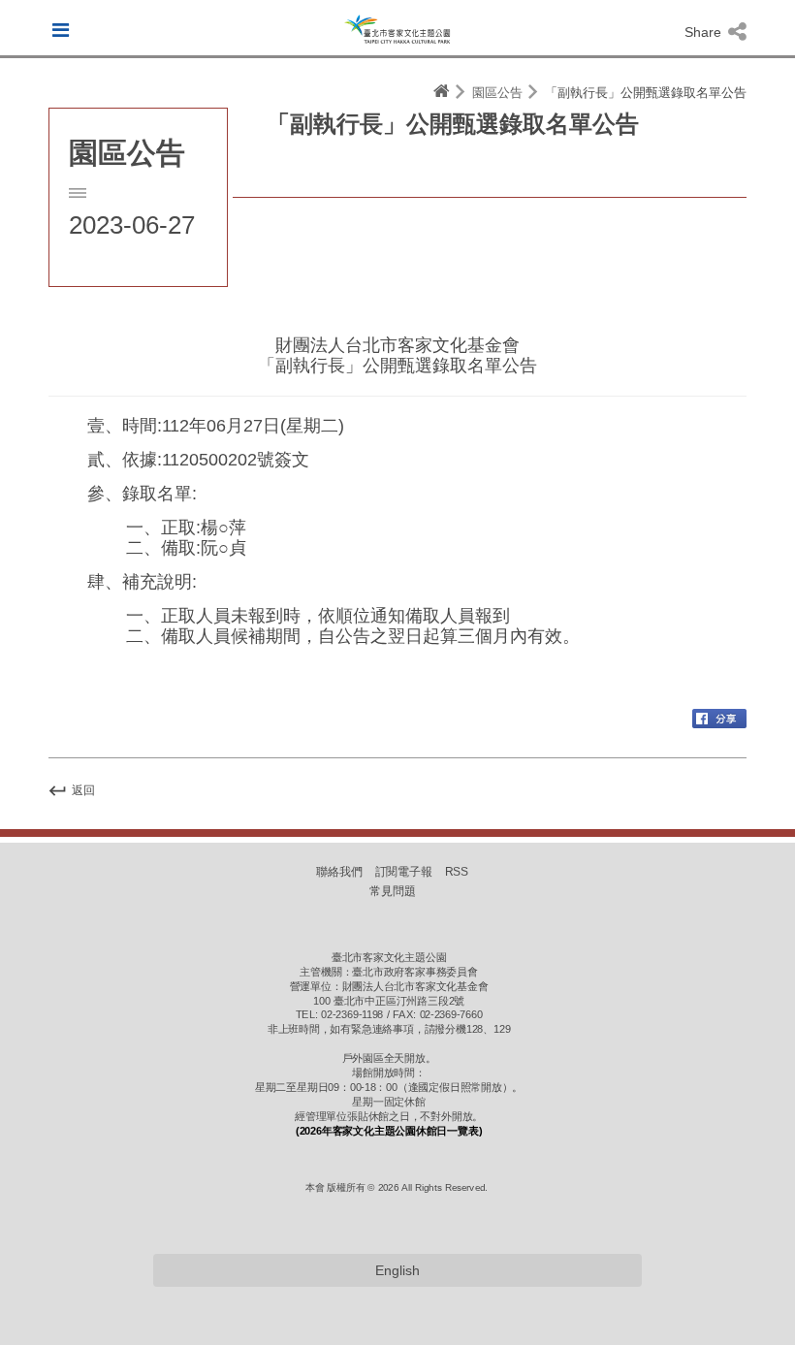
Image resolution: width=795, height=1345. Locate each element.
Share (704, 32)
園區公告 (497, 92)
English (397, 1270)
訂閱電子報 (404, 871)
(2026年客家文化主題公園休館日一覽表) (389, 1131)
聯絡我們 (339, 871)
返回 (82, 790)
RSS (457, 871)
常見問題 (392, 890)
